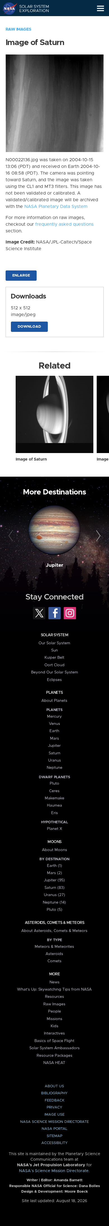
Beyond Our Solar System (54, 672)
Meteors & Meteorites (54, 947)
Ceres (54, 791)
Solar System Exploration (31, 8)
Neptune (54, 768)
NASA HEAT (54, 1063)
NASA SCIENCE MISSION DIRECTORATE (54, 1122)
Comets (54, 961)
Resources (54, 997)
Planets (54, 693)
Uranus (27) (54, 895)
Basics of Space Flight (54, 1041)
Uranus (54, 760)
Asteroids (54, 954)
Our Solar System (54, 643)
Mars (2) (54, 873)
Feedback (54, 1100)
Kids (54, 1026)
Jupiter (54, 565)
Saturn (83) (54, 888)
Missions (54, 1019)
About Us (54, 1086)
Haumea (54, 805)
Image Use (54, 1114)
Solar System (54, 635)
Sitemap (54, 1136)
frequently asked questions (64, 224)
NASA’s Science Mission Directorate (54, 1171)
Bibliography (54, 1093)
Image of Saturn (31, 459)
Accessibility (54, 1143)
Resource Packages (54, 1056)
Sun (54, 650)
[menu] (100, 8)
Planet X (54, 829)
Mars (54, 738)
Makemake (54, 798)
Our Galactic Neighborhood (31, 21)
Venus (54, 724)
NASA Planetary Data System (55, 206)
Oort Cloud (54, 665)
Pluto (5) (54, 910)
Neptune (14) (54, 902)
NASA (7, 8)
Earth (54, 731)
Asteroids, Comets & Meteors (54, 923)
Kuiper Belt (54, 658)
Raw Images (18, 29)
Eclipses (54, 680)
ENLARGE (21, 275)
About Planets (54, 701)
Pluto (54, 783)
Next (97, 536)
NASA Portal (54, 1129)
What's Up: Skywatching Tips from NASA (54, 989)
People (54, 1011)
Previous (11, 536)
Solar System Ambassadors (54, 1048)
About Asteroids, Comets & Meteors (54, 931)
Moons (54, 842)
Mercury (54, 716)
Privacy (54, 1107)
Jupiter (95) (54, 880)
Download (29, 327)
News (54, 982)
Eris (54, 813)
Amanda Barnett (68, 1180)
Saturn (54, 753)
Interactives (54, 1033)
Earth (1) (54, 866)
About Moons (54, 850)
